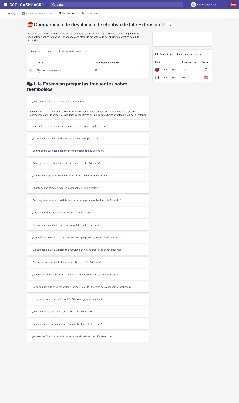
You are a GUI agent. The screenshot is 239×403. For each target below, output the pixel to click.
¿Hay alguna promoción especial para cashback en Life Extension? (67, 324)
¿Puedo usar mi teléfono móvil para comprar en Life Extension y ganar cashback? (75, 274)
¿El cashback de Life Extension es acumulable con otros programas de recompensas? (77, 249)
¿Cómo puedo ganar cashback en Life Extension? (58, 101)
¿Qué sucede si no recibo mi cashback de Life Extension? (62, 212)
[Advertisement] (182, 39)
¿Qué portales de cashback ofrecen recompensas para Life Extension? (69, 126)
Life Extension (169, 69)
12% (184, 69)
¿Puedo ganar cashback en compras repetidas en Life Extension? (66, 225)
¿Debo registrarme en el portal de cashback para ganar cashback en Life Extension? (76, 200)
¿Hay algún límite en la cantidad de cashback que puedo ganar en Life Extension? (75, 237)
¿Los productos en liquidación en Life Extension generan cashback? (68, 299)
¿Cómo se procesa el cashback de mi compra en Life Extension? (66, 163)
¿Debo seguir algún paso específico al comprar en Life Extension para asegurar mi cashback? (81, 286)
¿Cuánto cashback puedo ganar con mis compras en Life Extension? (68, 150)
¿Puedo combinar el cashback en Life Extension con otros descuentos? (69, 175)
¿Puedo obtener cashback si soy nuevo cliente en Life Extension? (66, 262)
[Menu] (5, 4)
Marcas (91, 13)
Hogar (14, 13)
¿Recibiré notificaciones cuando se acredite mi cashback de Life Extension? (72, 336)
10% (97, 70)
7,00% (185, 77)
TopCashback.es (52, 70)
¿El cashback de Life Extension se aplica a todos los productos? (65, 138)
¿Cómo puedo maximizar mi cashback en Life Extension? (62, 311)
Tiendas (69, 13)
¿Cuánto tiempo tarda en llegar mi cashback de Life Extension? (65, 187)
